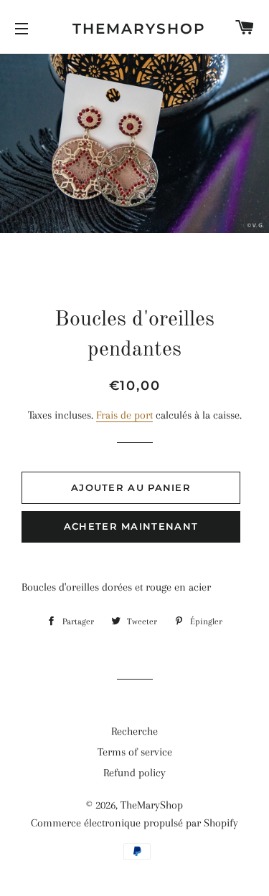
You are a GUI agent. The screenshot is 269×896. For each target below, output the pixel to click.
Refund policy (134, 772)
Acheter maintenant (131, 526)
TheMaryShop (134, 28)
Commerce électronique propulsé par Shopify (134, 822)
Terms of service (135, 751)
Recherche (134, 731)
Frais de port (124, 415)
